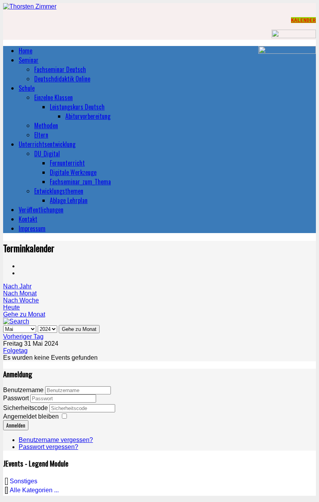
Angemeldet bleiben (31, 416)
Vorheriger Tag (23, 336)
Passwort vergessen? (48, 447)
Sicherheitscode (26, 408)
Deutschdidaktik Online (62, 78)
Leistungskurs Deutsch (77, 106)
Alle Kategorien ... (34, 490)
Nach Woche (21, 300)
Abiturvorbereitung (87, 116)
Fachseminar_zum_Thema (80, 181)
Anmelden (15, 425)
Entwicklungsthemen (58, 191)
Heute (11, 307)
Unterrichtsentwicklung (47, 144)
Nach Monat (20, 293)
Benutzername (23, 390)
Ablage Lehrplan (69, 200)
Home (25, 50)
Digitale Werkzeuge (73, 172)
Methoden (46, 125)
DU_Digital (47, 153)
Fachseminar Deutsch (60, 69)
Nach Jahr (17, 286)
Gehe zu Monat (24, 314)
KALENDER (303, 20)
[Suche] (16, 321)
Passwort (16, 398)
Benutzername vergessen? (56, 440)
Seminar (29, 60)
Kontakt (28, 219)
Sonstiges (23, 481)
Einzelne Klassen (53, 97)
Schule (27, 88)
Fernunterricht (67, 163)
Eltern (41, 135)
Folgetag (15, 350)
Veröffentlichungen (41, 209)
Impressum (32, 228)
